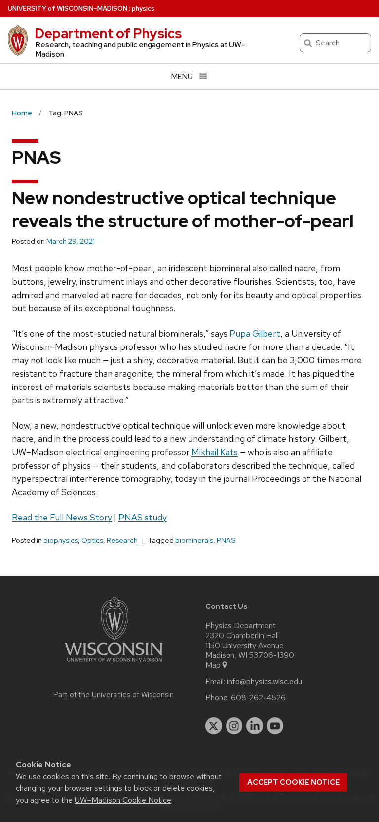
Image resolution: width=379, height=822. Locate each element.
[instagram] (234, 725)
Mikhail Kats (214, 452)
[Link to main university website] (113, 663)
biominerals (194, 540)
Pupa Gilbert (254, 333)
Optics (92, 540)
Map (213, 665)
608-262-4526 (258, 698)
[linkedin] (254, 725)
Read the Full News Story (62, 517)
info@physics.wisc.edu (264, 682)
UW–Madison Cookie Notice (123, 800)
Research (122, 540)
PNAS (226, 540)
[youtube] (275, 725)
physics (143, 8)
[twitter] (213, 725)
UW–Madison (67, 8)
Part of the (113, 695)
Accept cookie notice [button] (293, 782)
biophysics (60, 540)
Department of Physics (108, 33)
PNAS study (142, 517)
